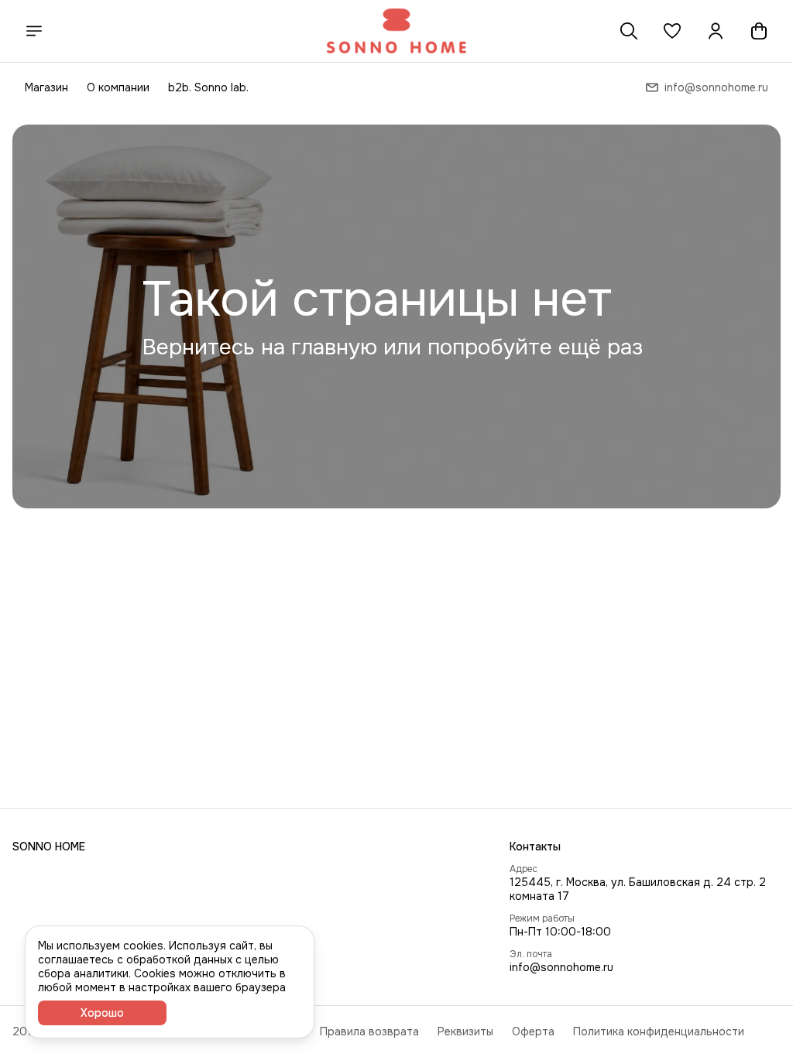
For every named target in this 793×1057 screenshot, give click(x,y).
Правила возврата (369, 1031)
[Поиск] (629, 31)
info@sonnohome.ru (561, 967)
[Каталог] (34, 31)
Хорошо (102, 1013)
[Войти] (715, 31)
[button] (672, 31)
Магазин (46, 87)
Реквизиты (465, 1031)
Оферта (533, 1031)
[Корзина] (759, 31)
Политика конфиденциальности (658, 1031)
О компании (118, 87)
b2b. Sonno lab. (208, 87)
